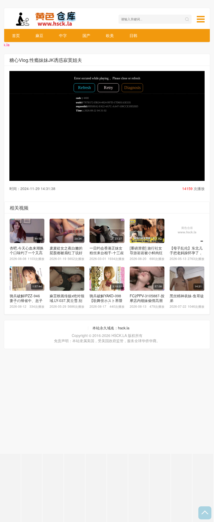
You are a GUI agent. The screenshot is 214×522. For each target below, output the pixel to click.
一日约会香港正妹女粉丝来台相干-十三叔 (107, 250)
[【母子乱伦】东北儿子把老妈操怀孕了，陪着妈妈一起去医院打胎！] (187, 231)
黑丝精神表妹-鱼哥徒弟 (187, 298)
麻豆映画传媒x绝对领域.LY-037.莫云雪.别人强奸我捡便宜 (67, 300)
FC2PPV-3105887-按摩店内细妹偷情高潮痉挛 (147, 300)
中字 (63, 35)
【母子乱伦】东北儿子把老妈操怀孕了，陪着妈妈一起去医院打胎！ (186, 255)
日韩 (133, 35)
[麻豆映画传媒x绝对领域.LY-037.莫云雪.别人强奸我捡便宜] (67, 278)
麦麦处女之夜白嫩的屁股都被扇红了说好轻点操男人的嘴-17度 (67, 252)
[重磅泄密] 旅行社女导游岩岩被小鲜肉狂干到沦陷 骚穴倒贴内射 (147, 255)
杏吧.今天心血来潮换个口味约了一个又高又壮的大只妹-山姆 (27, 252)
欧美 (110, 35)
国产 (86, 35)
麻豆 (39, 35)
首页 (16, 35)
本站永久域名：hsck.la (110, 327)
